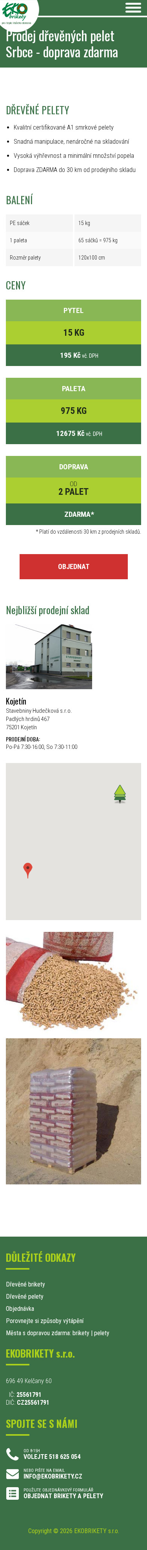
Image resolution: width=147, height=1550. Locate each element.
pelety (101, 1333)
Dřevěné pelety (25, 1296)
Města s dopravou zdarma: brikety (47, 1333)
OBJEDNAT (73, 566)
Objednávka (20, 1308)
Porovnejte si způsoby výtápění (44, 1321)
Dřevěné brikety (25, 1284)
